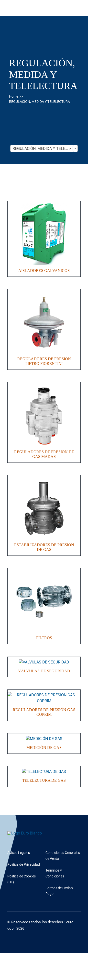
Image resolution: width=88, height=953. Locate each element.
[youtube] (8, 933)
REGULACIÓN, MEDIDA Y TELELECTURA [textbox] (44, 148)
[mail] (24, 933)
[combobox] (44, 148)
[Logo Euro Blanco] (24, 833)
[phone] (32, 933)
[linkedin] (16, 933)
